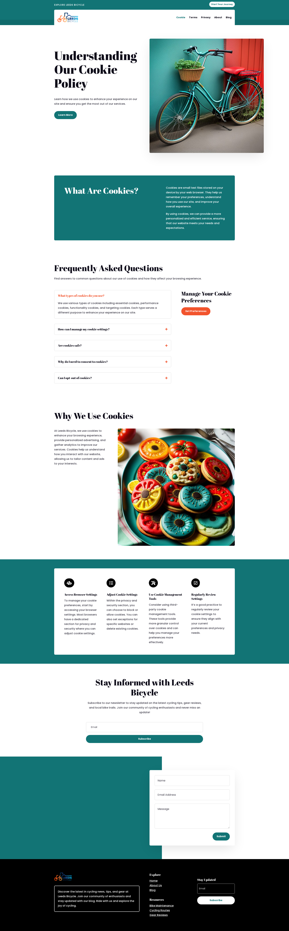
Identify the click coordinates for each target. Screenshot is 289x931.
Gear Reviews (159, 915)
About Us (156, 885)
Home (154, 881)
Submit (221, 836)
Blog (228, 17)
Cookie (180, 17)
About (218, 17)
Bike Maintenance (162, 906)
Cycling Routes (160, 910)
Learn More (65, 115)
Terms (193, 17)
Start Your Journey (222, 4)
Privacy (206, 17)
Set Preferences (195, 311)
